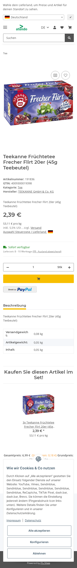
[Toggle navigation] (5, 25)
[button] (54, 27)
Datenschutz (33, 520)
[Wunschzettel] (62, 27)
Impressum (14, 520)
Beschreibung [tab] (14, 305)
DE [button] (43, 27)
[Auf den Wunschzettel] (65, 75)
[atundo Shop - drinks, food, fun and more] (21, 27)
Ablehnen (39, 553)
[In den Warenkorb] (6, 65)
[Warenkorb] (70, 27)
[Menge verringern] (7, 267)
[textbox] (33, 17)
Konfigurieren (39, 542)
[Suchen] (69, 38)
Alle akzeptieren (39, 530)
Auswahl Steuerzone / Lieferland (25, 232)
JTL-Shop (45, 563)
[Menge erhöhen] (69, 267)
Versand (36, 228)
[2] (20, 289)
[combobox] (33, 17)
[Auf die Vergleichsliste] (55, 75)
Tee (20, 187)
